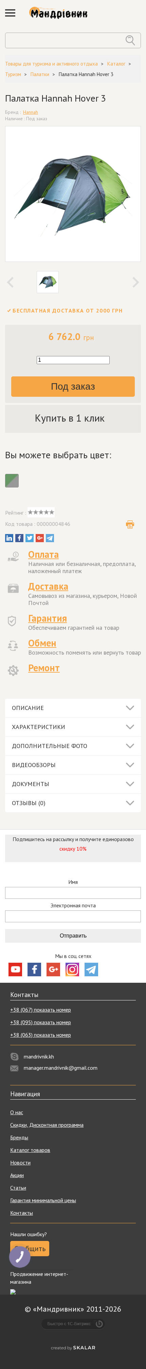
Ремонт (44, 667)
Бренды (19, 1137)
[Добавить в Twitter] (29, 538)
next (135, 282)
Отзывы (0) (28, 803)
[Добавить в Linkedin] (9, 538)
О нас (16, 1112)
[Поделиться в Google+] (40, 538)
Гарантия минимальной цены (43, 1200)
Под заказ (73, 386)
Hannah (30, 112)
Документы (30, 784)
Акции (17, 1175)
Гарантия (47, 618)
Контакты (21, 1212)
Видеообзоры (34, 765)
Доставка (48, 586)
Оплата (43, 554)
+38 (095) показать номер (40, 1022)
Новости (20, 1162)
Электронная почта (73, 905)
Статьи (18, 1187)
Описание (28, 708)
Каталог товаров (30, 1149)
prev (10, 282)
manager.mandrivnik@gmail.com (60, 1067)
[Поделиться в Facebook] (19, 538)
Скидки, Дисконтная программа (47, 1124)
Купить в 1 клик (70, 417)
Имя (73, 882)
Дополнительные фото (49, 746)
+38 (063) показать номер (40, 1034)
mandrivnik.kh (39, 1056)
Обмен (42, 643)
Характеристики (38, 727)
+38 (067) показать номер (40, 1009)
